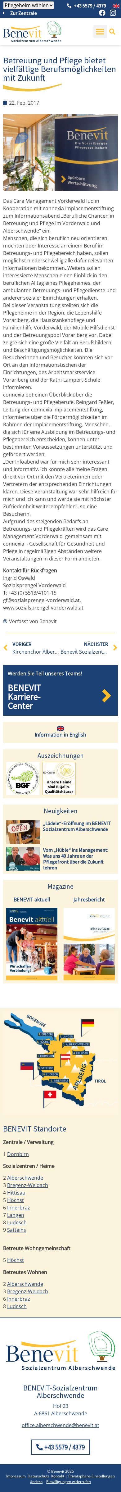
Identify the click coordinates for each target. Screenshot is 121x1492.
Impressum (16, 1476)
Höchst (15, 1200)
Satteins (16, 1230)
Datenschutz (38, 1476)
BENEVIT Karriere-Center (24, 696)
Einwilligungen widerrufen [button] (68, 1481)
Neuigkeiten (61, 811)
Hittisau (16, 1192)
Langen (15, 1215)
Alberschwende (25, 1177)
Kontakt (57, 1476)
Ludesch (17, 1222)
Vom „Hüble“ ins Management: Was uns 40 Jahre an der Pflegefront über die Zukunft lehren (75, 859)
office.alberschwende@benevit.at (60, 1425)
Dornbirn (18, 1154)
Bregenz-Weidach (27, 1185)
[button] (100, 32)
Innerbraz (18, 1207)
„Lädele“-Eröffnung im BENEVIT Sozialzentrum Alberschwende (77, 826)
